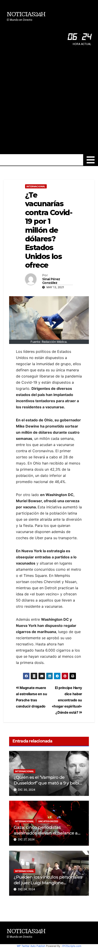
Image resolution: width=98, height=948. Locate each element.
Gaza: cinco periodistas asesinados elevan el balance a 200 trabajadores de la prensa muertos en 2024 (45, 835)
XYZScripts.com (71, 946)
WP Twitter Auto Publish (31, 946)
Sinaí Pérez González (51, 281)
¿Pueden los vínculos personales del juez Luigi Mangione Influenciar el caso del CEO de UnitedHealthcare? (48, 885)
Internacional (35, 186)
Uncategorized (48, 821)
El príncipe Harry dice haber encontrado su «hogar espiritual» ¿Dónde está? (67, 700)
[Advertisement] (49, 103)
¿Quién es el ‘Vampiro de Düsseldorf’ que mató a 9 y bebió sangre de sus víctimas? (48, 782)
